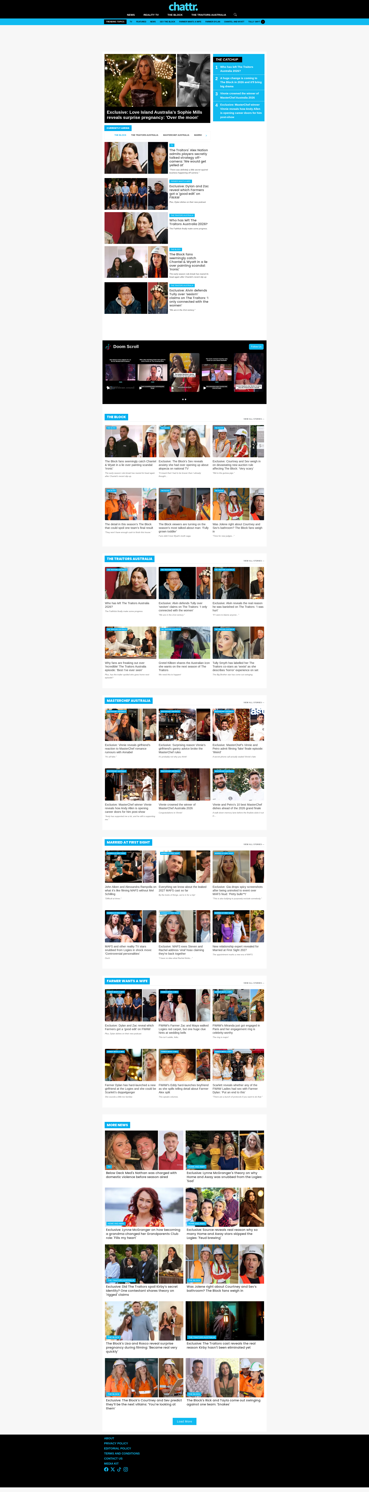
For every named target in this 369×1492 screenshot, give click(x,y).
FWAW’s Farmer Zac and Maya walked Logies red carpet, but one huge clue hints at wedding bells (184, 1029)
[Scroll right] (263, 22)
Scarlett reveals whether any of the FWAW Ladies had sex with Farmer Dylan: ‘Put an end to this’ (235, 1089)
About (109, 1438)
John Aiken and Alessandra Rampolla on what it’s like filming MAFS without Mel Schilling (130, 890)
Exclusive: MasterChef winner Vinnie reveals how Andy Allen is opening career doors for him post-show (128, 808)
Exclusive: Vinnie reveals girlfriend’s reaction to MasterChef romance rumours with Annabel (127, 748)
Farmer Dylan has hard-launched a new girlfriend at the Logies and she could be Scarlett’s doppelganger (130, 1089)
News (131, 14)
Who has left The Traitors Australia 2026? (127, 605)
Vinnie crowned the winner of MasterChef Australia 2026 (177, 806)
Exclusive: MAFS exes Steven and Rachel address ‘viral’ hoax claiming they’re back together (181, 950)
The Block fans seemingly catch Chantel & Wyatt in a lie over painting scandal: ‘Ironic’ (130, 465)
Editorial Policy (118, 1448)
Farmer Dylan (212, 22)
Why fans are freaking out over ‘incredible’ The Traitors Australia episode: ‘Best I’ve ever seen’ (125, 666)
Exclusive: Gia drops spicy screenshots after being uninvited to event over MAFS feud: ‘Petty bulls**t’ (238, 890)
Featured (141, 22)
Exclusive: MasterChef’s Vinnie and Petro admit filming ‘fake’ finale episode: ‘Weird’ (238, 748)
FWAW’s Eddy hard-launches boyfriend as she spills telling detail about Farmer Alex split (184, 1089)
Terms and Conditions (122, 1453)
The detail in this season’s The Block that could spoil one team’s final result (129, 526)
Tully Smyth (254, 22)
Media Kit (111, 1463)
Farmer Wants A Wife (190, 22)
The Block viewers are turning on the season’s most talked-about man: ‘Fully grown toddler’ (184, 528)
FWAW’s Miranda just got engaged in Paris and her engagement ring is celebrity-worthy (236, 1029)
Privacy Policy (116, 1443)
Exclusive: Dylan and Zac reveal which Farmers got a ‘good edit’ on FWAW (129, 1027)
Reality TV (151, 14)
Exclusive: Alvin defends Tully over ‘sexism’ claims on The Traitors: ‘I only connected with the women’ (183, 607)
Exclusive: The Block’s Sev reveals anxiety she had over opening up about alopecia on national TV (183, 465)
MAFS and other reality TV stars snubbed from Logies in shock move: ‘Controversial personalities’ (128, 950)
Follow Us (256, 346)
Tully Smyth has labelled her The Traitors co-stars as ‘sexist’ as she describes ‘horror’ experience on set (235, 666)
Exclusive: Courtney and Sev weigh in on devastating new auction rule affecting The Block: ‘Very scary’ (237, 465)
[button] (183, 399)
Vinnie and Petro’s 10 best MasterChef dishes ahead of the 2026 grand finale (237, 806)
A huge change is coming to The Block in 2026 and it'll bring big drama (241, 82)
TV (131, 22)
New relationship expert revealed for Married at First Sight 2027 (236, 948)
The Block (175, 14)
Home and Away (197, 1167)
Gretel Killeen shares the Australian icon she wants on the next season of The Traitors (184, 666)
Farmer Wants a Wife (181, 181)
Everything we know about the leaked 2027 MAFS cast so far (182, 888)
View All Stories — (254, 419)
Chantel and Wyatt (234, 22)
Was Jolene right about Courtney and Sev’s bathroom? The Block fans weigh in (237, 528)
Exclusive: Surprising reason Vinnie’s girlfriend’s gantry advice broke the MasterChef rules (182, 748)
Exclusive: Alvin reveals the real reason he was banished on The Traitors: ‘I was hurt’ (238, 607)
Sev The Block (167, 22)
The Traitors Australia (208, 14)
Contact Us (113, 1458)
